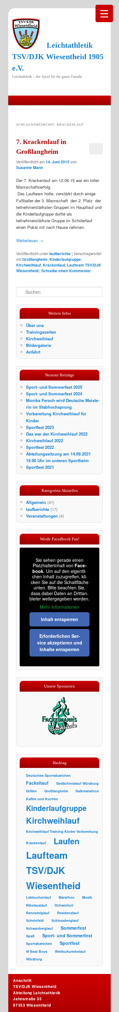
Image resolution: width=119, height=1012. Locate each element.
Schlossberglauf (65, 920)
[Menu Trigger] (104, 13)
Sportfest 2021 (40, 467)
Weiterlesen (29, 240)
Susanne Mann (29, 167)
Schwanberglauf (39, 928)
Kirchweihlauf (28, 265)
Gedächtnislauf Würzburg (77, 783)
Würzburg (34, 959)
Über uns (35, 325)
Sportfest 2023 (40, 427)
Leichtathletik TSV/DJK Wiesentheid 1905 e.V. (57, 56)
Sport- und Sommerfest (67, 935)
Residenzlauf (68, 912)
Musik (87, 897)
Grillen (31, 791)
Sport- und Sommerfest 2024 (54, 394)
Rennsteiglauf (38, 912)
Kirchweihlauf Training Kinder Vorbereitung (62, 831)
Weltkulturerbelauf (70, 951)
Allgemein (36, 502)
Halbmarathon (87, 791)
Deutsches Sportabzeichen (48, 775)
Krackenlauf (54, 265)
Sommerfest (73, 928)
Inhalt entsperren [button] (59, 619)
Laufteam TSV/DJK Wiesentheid (53, 870)
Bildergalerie (38, 345)
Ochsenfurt (64, 905)
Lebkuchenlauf (38, 897)
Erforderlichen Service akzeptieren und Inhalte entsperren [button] (59, 642)
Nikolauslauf (36, 905)
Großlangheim (35, 259)
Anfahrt (33, 352)
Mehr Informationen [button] (59, 607)
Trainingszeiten (41, 332)
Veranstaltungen (42, 516)
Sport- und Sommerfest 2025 (54, 387)
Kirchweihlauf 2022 (44, 440)
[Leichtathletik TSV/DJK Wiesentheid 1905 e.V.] (26, 33)
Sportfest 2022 (40, 447)
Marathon (67, 897)
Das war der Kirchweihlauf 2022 (57, 434)
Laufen (66, 841)
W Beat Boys (36, 951)
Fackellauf (37, 783)
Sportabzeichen (39, 943)
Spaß (30, 935)
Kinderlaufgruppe (65, 259)
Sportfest (70, 943)
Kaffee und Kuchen (42, 798)
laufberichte (60, 253)
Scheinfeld (35, 920)
